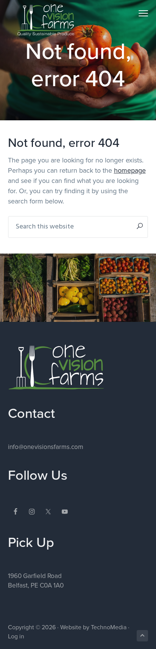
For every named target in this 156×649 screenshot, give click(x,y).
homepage (130, 170)
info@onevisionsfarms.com (45, 447)
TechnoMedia (108, 627)
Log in (16, 636)
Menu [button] (134, 13)
